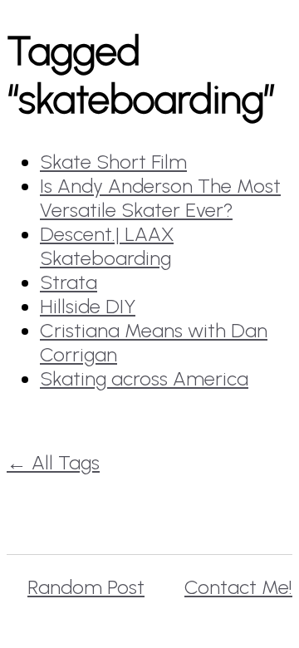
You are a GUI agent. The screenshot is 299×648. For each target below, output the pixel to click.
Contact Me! (238, 587)
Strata (68, 282)
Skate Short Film (113, 162)
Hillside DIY (87, 306)
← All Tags (53, 462)
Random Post (86, 587)
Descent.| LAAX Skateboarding (107, 246)
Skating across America (144, 378)
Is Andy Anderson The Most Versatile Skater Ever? (160, 198)
